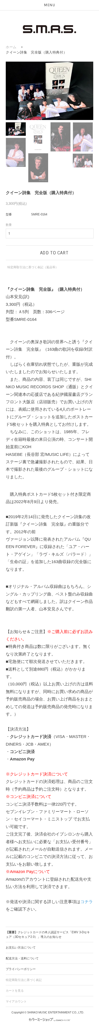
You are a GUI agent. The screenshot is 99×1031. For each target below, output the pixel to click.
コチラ (86, 901)
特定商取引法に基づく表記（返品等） (32, 267)
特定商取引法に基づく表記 (24, 980)
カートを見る (15, 990)
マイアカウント (16, 1001)
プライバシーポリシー (21, 969)
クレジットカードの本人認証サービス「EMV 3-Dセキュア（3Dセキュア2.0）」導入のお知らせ (48, 934)
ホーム (11, 47)
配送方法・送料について (22, 958)
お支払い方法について (21, 947)
